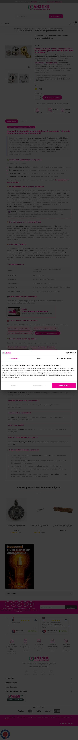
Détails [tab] (39, 358)
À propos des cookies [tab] (64, 358)
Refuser (14, 385)
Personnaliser (38, 385)
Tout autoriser (63, 385)
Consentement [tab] (13, 358)
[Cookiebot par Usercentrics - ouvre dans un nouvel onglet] (67, 353)
